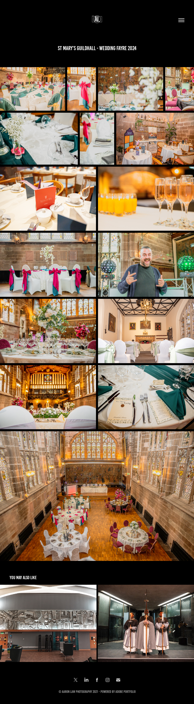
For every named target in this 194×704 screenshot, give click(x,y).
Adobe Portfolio (125, 692)
